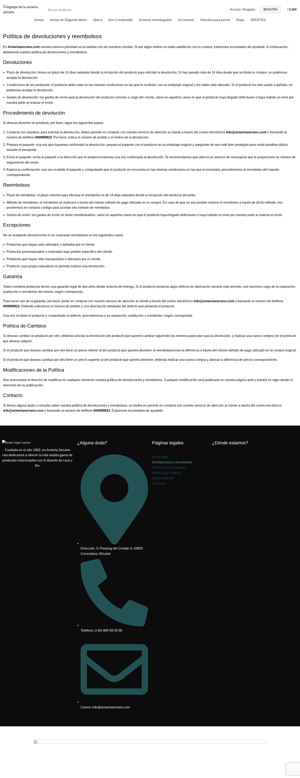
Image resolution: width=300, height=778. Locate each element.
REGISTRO (270, 9)
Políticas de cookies (166, 473)
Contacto (158, 483)
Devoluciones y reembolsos (172, 462)
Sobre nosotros (163, 478)
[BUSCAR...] (218, 9)
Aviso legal (160, 457)
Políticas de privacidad (168, 467)
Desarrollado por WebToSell (106, 731)
